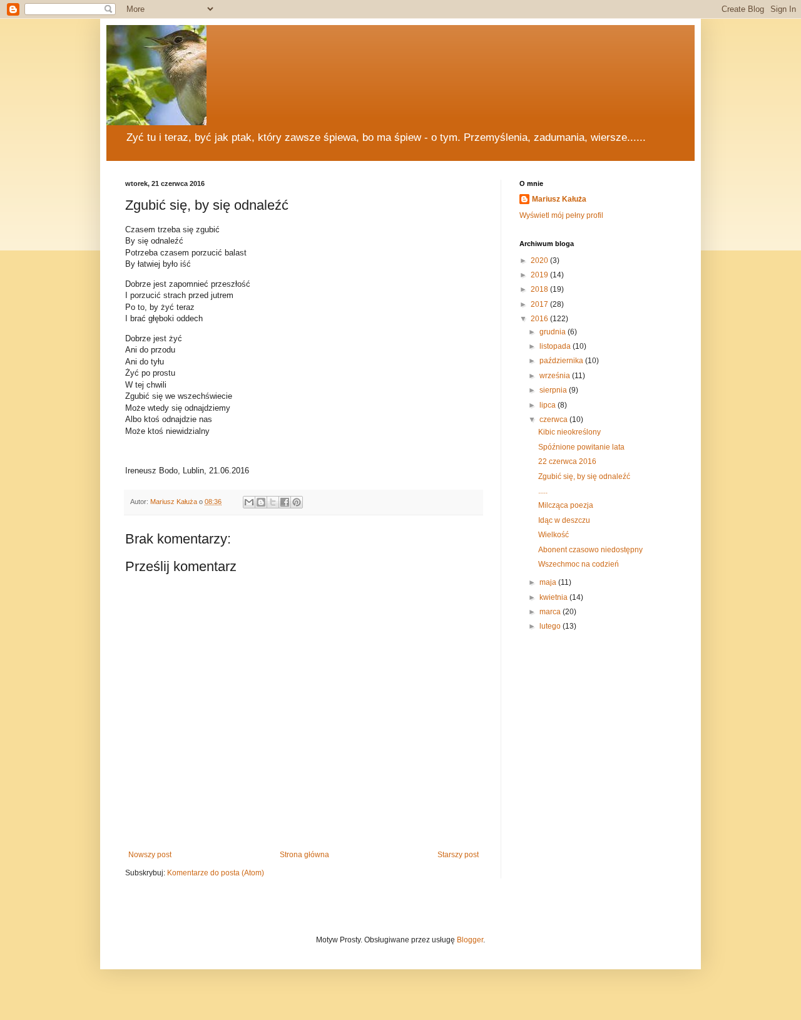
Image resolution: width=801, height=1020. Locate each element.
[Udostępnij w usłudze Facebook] (284, 502)
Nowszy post (149, 854)
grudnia (553, 331)
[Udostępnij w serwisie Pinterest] (296, 502)
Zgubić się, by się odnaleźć (584, 476)
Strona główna (304, 854)
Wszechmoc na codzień (578, 564)
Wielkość (553, 534)
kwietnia (554, 597)
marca (551, 611)
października (562, 360)
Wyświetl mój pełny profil (561, 215)
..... (543, 491)
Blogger (470, 939)
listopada (556, 346)
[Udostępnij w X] (273, 502)
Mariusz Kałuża (559, 199)
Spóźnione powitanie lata (581, 447)
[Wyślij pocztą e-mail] (249, 502)
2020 (540, 260)
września (555, 375)
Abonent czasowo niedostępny (590, 549)
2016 (540, 318)
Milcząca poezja (565, 505)
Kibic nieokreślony (569, 432)
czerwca (554, 419)
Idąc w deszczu (564, 520)
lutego (551, 626)
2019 (540, 274)
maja (548, 582)
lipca (548, 405)
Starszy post (458, 854)
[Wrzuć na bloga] (261, 502)
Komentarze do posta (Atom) (215, 872)
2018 (540, 289)
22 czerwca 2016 (567, 461)
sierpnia (554, 390)
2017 (540, 304)
